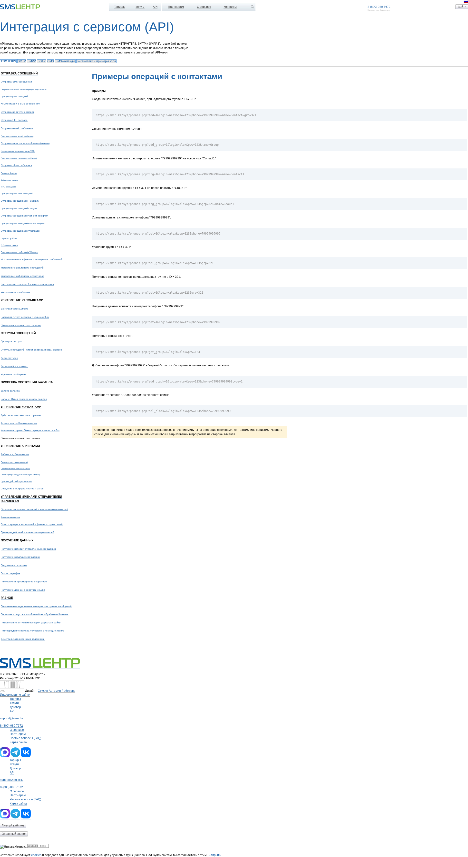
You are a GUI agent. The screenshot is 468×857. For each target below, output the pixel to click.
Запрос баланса (10, 390)
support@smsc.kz (11, 718)
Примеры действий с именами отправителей (27, 532)
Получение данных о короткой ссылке (23, 590)
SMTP (22, 61)
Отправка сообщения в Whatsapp (20, 230)
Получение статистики (14, 565)
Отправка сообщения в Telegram (20, 200)
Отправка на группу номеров (17, 112)
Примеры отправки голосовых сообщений (19, 158)
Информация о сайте (15, 694)
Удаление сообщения (13, 374)
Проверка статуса (11, 341)
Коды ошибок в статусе (14, 366)
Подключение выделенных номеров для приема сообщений (36, 606)
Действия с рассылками (15, 308)
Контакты (230, 7)
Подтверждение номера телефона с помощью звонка (32, 630)
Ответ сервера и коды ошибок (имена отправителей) (32, 524)
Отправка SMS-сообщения (16, 81)
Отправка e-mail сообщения (17, 128)
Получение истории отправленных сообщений (28, 548)
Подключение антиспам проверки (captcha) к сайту (30, 622)
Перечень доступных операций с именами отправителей (34, 509)
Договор (15, 707)
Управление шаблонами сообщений (22, 267)
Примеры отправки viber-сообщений (16, 193)
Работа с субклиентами (15, 454)
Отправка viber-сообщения (16, 165)
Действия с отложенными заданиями (23, 639)
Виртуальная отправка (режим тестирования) (27, 284)
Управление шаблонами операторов (22, 276)
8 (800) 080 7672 (379, 7)
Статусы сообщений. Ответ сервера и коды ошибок (31, 349)
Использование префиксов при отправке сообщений (31, 259)
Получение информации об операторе (24, 581)
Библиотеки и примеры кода (96, 61)
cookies (36, 855)
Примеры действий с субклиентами (16, 481)
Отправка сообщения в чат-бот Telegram (24, 215)
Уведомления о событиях (15, 292)
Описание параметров (10, 517)
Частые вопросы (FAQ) (25, 738)
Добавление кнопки (9, 180)
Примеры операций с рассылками (21, 325)
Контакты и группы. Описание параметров (19, 423)
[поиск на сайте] (252, 7)
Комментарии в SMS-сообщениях (20, 103)
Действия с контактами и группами (21, 415)
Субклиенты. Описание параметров (15, 468)
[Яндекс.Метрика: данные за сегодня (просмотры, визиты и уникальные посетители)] (13, 847)
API (155, 7)
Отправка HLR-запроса (14, 120)
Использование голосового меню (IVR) (18, 151)
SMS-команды (65, 61)
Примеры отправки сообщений (14, 96)
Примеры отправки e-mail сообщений (17, 136)
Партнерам (176, 7)
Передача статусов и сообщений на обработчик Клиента (34, 614)
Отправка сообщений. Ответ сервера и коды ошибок (24, 89)
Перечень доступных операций (14, 462)
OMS (50, 61)
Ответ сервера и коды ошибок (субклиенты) (20, 474)
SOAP (42, 61)
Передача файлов (9, 173)
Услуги (140, 7)
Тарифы (119, 7)
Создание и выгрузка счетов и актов (22, 488)
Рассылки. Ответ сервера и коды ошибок (25, 317)
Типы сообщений (8, 187)
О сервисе (204, 7)
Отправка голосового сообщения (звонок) (25, 143)
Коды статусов (9, 358)
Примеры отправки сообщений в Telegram (19, 208)
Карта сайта (18, 742)
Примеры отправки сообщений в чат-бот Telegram (23, 223)
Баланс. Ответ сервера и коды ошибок (24, 399)
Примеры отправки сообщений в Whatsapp (19, 252)
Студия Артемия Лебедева (56, 690)
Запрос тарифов (10, 573)
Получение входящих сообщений (20, 557)
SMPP (32, 61)
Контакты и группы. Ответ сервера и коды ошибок (30, 430)
